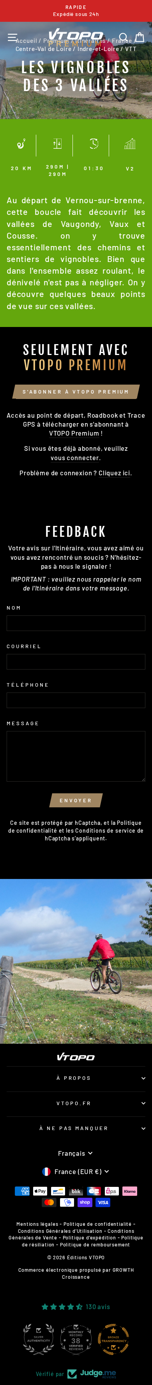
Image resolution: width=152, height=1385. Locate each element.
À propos (74, 1078)
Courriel (24, 646)
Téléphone (28, 685)
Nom (14, 608)
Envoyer (76, 800)
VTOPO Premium (74, 433)
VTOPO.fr (74, 1103)
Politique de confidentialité (98, 1224)
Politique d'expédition (89, 1237)
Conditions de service (105, 830)
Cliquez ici (114, 472)
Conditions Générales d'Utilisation (60, 1231)
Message (23, 723)
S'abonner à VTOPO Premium (76, 391)
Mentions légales (37, 1224)
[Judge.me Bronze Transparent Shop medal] (113, 1339)
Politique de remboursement (95, 1244)
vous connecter (75, 457)
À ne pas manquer (74, 1128)
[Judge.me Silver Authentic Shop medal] (38, 1339)
